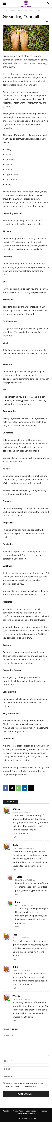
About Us (6, 1111)
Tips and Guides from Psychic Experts (25, 10)
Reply (14, 837)
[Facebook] (5, 788)
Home (5, 10)
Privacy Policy (18, 1111)
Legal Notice (31, 1111)
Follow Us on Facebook (26, 1114)
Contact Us (42, 1111)
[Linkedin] (24, 788)
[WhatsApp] (18, 788)
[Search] (48, 3)
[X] (12, 788)
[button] (4, 3)
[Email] (31, 788)
